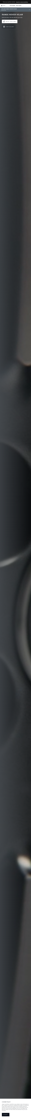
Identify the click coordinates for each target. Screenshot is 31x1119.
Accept (5, 1114)
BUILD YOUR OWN (11, 21)
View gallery (10, 26)
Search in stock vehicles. (22, 2)
